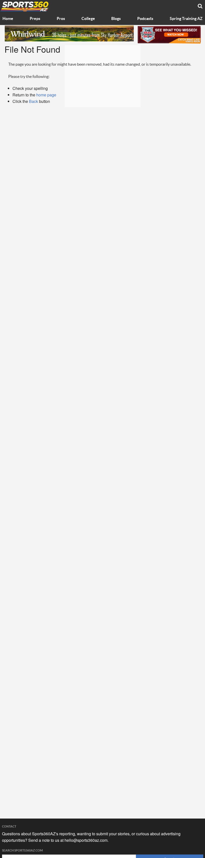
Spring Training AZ (186, 19)
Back (33, 101)
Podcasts (145, 19)
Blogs (116, 19)
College (88, 19)
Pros (61, 19)
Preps (35, 19)
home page (46, 95)
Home (7, 19)
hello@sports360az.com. (86, 840)
